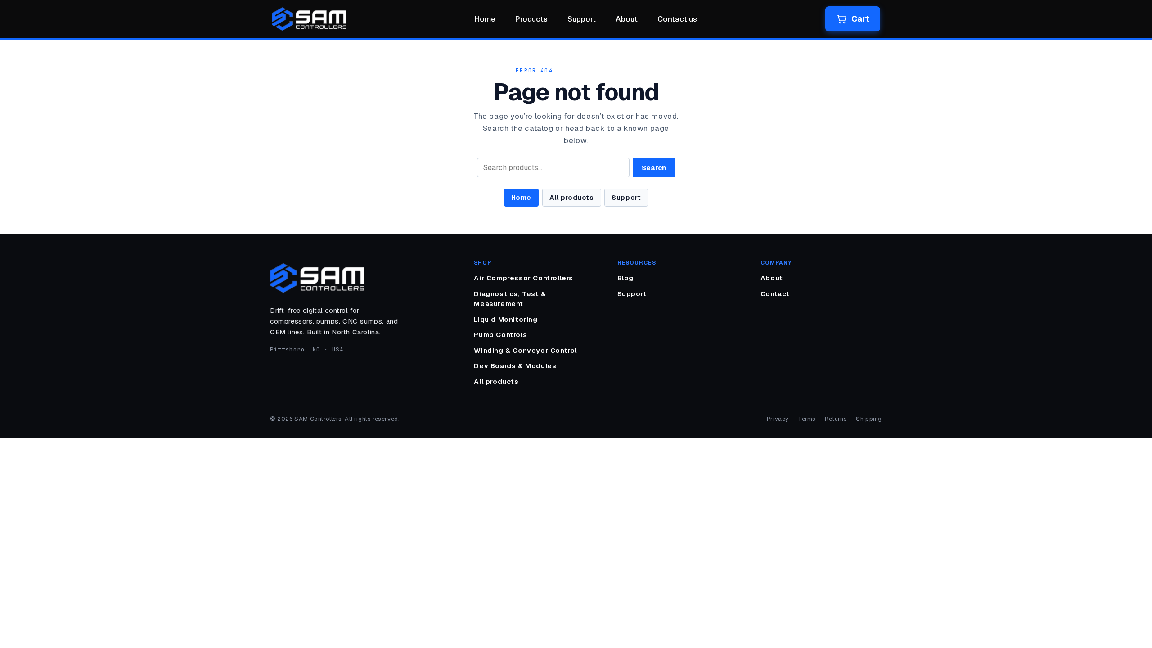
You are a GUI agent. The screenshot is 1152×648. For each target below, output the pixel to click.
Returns (836, 419)
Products (531, 19)
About (627, 19)
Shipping (869, 419)
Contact (775, 293)
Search (654, 167)
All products (571, 197)
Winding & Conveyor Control (525, 350)
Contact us (677, 19)
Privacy (778, 419)
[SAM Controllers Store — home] (309, 18)
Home (485, 19)
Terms (807, 419)
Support (581, 19)
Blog (625, 278)
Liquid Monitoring (505, 319)
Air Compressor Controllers (523, 278)
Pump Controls (500, 334)
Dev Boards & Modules (515, 365)
